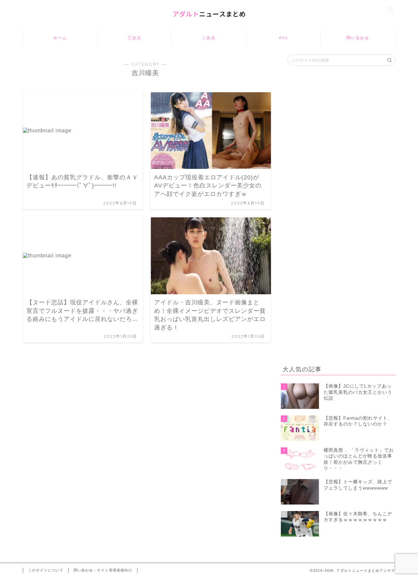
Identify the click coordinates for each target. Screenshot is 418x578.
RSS (283, 37)
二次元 (209, 37)
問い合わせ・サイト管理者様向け (102, 570)
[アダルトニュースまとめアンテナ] (209, 21)
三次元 (134, 37)
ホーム (60, 37)
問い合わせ (357, 37)
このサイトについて (45, 570)
